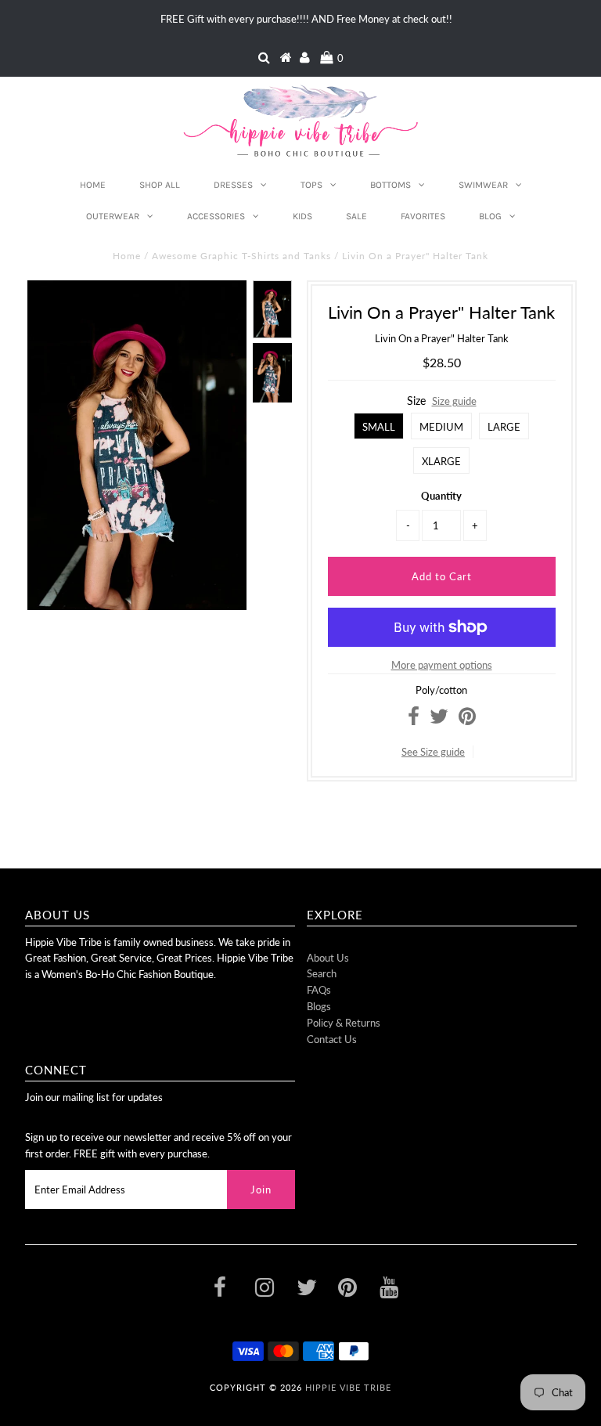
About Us (328, 957)
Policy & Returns (343, 1022)
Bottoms (390, 184)
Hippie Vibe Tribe (348, 1387)
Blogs (319, 1006)
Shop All (159, 184)
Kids (302, 216)
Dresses (233, 184)
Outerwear (112, 216)
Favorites (423, 216)
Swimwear (483, 184)
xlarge (441, 461)
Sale (356, 216)
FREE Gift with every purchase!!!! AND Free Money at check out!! (306, 19)
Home (93, 184)
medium (441, 427)
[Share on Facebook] (413, 719)
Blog (490, 216)
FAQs (319, 990)
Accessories (216, 216)
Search (321, 973)
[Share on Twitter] (439, 719)
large (504, 427)
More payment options (441, 665)
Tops (311, 184)
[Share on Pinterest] (467, 719)
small (378, 427)
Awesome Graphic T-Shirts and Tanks (241, 256)
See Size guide (433, 751)
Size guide (454, 401)
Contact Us (332, 1039)
